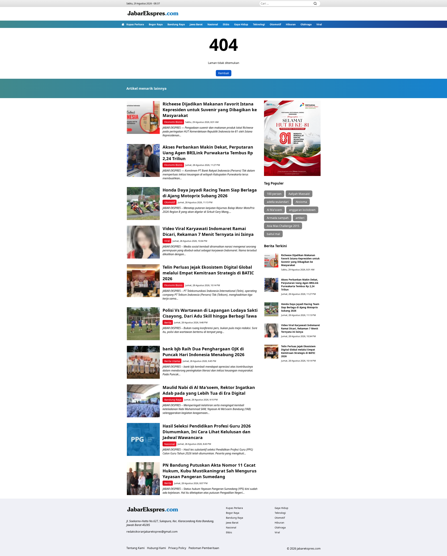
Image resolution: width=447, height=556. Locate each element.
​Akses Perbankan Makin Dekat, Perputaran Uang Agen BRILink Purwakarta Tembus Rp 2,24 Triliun (208, 152)
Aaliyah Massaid (299, 194)
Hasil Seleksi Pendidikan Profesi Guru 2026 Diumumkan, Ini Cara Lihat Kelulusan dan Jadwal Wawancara (207, 431)
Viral (319, 24)
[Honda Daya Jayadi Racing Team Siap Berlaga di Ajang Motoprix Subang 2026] (143, 203)
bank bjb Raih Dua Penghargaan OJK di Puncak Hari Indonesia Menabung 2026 (203, 351)
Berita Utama (172, 361)
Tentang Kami (135, 548)
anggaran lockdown (302, 210)
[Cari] (315, 3)
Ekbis (226, 24)
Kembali (223, 73)
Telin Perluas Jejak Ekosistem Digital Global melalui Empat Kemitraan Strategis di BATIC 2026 (208, 272)
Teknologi (259, 24)
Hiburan (291, 24)
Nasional (212, 24)
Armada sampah (278, 218)
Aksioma (301, 202)
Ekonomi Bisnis (173, 122)
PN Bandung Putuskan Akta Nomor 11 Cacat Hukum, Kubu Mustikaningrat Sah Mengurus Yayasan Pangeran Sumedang (210, 470)
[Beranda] (123, 24)
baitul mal (273, 234)
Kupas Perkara (135, 24)
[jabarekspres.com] (153, 14)
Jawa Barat (196, 24)
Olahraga (306, 24)
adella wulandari (278, 202)
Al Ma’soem (274, 210)
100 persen (274, 194)
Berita (167, 322)
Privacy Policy (177, 548)
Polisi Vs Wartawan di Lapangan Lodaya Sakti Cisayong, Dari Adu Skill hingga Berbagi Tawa (210, 313)
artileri (300, 218)
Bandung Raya (176, 24)
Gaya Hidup (241, 24)
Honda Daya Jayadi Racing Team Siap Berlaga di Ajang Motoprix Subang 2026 (210, 192)
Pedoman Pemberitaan (204, 548)
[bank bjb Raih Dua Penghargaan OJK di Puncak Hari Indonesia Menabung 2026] (143, 362)
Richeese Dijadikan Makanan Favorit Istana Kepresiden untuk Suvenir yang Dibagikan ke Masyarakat (210, 109)
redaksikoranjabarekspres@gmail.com (152, 531)
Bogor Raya (156, 24)
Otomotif (275, 24)
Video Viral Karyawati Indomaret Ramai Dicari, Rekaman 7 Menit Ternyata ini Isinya (208, 231)
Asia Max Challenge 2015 (283, 226)
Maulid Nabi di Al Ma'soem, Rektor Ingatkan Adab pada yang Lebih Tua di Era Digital (209, 390)
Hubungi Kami (156, 548)
